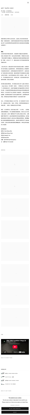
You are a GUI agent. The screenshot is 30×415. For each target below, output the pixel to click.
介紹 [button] (2, 14)
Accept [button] (15, 412)
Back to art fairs (6, 390)
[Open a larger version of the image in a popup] (15, 164)
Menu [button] (28, 3)
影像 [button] (12, 14)
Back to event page (6, 357)
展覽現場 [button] (7, 14)
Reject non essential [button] (15, 408)
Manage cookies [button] (15, 405)
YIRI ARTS (7, 3)
